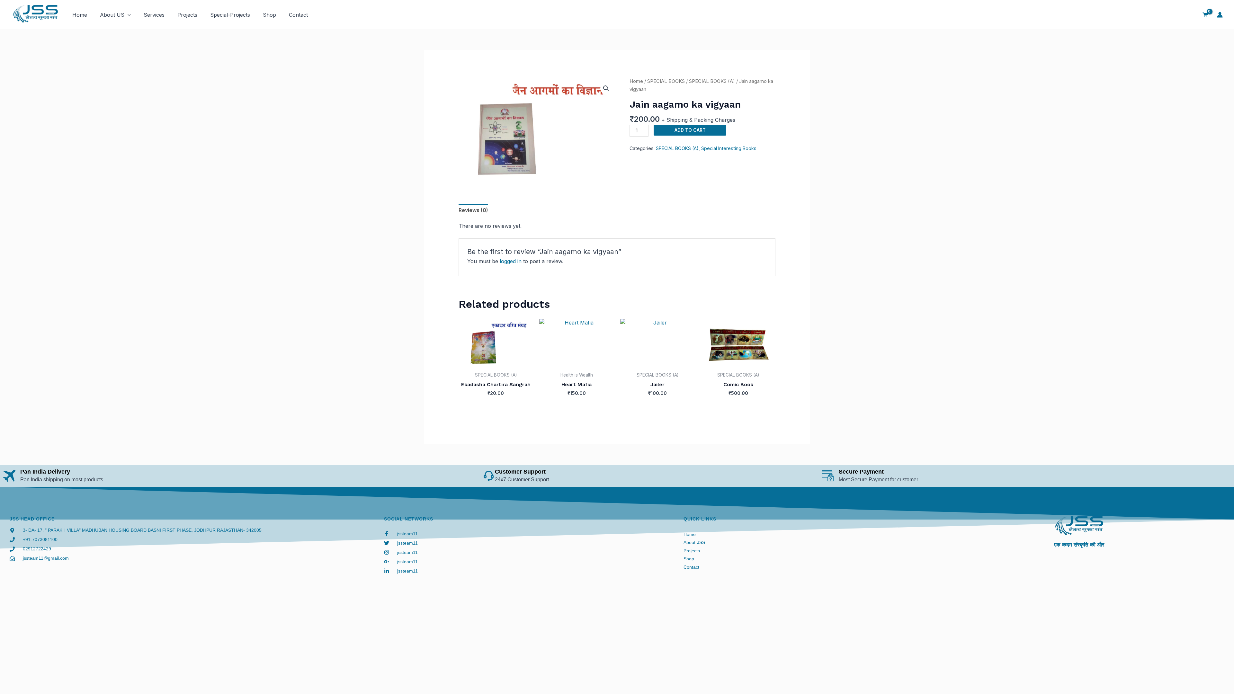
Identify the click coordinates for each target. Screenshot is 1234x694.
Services (154, 15)
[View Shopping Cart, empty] (1205, 15)
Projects (187, 15)
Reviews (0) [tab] (473, 210)
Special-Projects (230, 15)
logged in (511, 261)
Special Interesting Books (728, 148)
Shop (269, 15)
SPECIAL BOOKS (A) (712, 81)
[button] (127, 15)
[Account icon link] (1220, 15)
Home (79, 15)
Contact (298, 15)
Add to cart (690, 130)
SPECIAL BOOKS (666, 81)
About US (112, 15)
